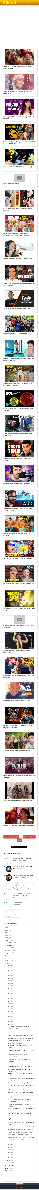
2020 (6, 938)
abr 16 (9, 1001)
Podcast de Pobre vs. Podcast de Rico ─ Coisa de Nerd (21, 1090)
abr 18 (9, 996)
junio (8, 958)
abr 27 (9, 973)
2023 (6, 930)
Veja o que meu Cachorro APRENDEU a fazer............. (21, 1040)
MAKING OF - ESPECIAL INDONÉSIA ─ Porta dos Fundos (21, 1127)
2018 (6, 1168)
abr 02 (9, 1155)
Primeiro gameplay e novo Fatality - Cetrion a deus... (21, 1038)
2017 (6, 1170)
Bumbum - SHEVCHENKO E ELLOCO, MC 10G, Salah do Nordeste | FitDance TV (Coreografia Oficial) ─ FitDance (22, 895)
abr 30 (9, 965)
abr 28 (9, 970)
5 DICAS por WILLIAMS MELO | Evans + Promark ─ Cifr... (21, 1064)
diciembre (9, 942)
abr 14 (9, 1006)
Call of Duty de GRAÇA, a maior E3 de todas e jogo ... (21, 1035)
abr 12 (9, 1011)
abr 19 (9, 993)
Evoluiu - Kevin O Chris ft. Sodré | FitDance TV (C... (20, 1134)
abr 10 (9, 1016)
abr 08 (9, 1021)
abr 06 (9, 1144)
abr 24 (9, 980)
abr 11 (9, 1014)
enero (8, 1165)
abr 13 (9, 1009)
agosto (8, 953)
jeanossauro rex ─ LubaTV (15, 913)
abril (8, 963)
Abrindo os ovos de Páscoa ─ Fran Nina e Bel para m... (21, 1137)
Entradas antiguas (29, 837)
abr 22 (9, 986)
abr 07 (9, 1024)
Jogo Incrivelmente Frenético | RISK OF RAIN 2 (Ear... (21, 1092)
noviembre (9, 945)
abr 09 (9, 1019)
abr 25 (9, 978)
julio (8, 955)
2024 (6, 927)
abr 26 (9, 975)
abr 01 (9, 1157)
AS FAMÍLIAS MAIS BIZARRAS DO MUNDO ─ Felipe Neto (21, 1132)
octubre (9, 947)
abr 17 (9, 998)
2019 (6, 940)
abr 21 (9, 988)
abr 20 (9, 991)
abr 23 (9, 983)
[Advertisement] (19, 27)
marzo (8, 1160)
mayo (8, 960)
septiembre (10, 950)
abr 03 (9, 1152)
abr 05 (9, 1147)
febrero (8, 1162)
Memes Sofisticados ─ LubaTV (15, 1043)
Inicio (19, 840)
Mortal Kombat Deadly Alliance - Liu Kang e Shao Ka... (21, 1129)
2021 (6, 935)
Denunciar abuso (12, 1178)
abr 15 (9, 1003)
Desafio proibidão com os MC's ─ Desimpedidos (20, 1066)
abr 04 (9, 1149)
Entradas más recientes (11, 837)
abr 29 (9, 968)
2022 (6, 932)
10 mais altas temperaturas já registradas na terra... (21, 1083)
